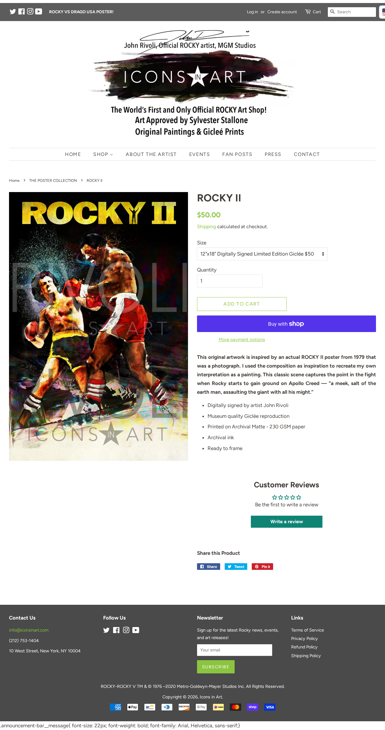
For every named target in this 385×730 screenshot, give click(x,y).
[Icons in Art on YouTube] (38, 12)
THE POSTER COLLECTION (53, 180)
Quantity (207, 270)
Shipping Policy (306, 655)
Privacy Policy (304, 638)
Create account (282, 11)
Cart (317, 11)
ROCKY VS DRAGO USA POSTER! (81, 11)
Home (73, 154)
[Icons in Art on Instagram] (30, 12)
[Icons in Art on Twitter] (13, 12)
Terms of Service (307, 630)
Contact (307, 154)
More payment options (242, 339)
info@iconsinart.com (28, 630)
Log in (252, 11)
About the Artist (151, 154)
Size (201, 243)
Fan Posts (237, 154)
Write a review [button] (286, 521)
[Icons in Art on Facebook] (21, 12)
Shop (101, 154)
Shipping (206, 226)
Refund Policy (304, 647)
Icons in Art (211, 697)
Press (273, 154)
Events (199, 154)
